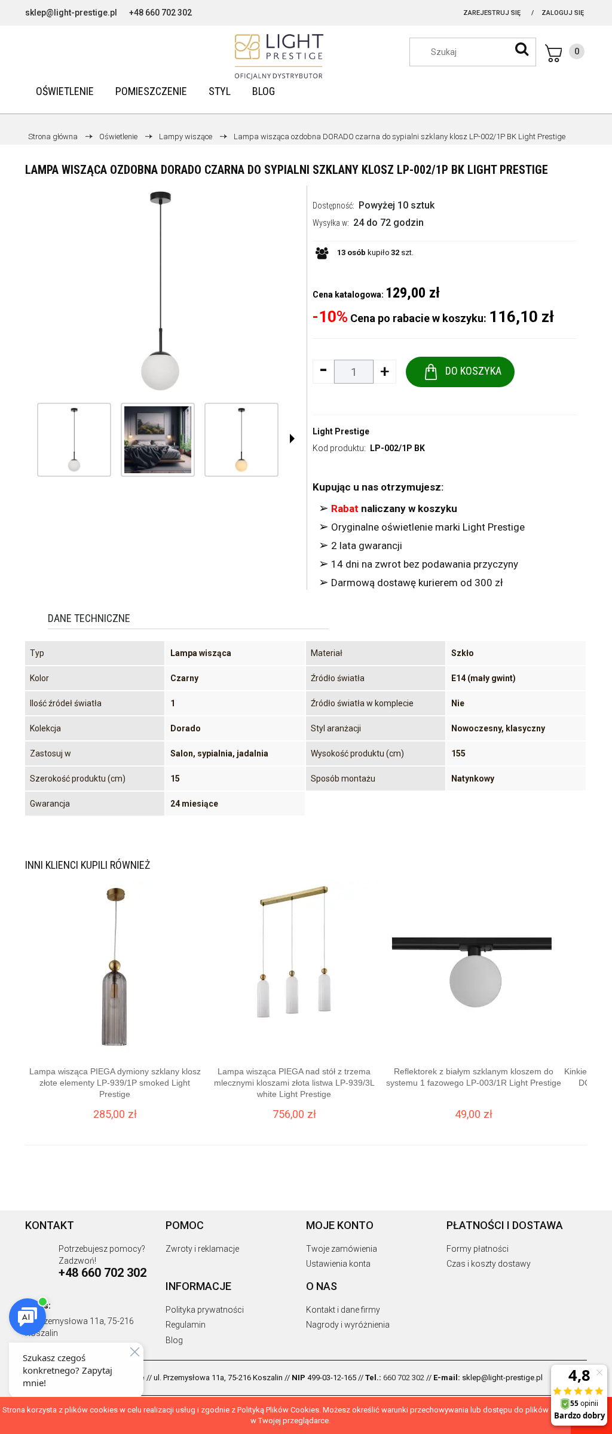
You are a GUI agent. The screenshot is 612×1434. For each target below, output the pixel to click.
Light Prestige (341, 431)
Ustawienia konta (338, 1263)
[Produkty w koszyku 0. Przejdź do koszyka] (565, 53)
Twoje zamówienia (341, 1249)
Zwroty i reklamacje (202, 1249)
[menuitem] (65, 91)
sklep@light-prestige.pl (71, 12)
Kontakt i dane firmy (343, 1309)
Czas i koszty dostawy (488, 1263)
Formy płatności (477, 1249)
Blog (174, 1340)
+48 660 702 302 (160, 12)
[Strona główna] (306, 57)
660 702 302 (403, 1377)
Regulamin (186, 1324)
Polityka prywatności (205, 1309)
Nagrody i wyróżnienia (348, 1324)
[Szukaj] (521, 49)
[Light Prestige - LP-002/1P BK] (74, 440)
